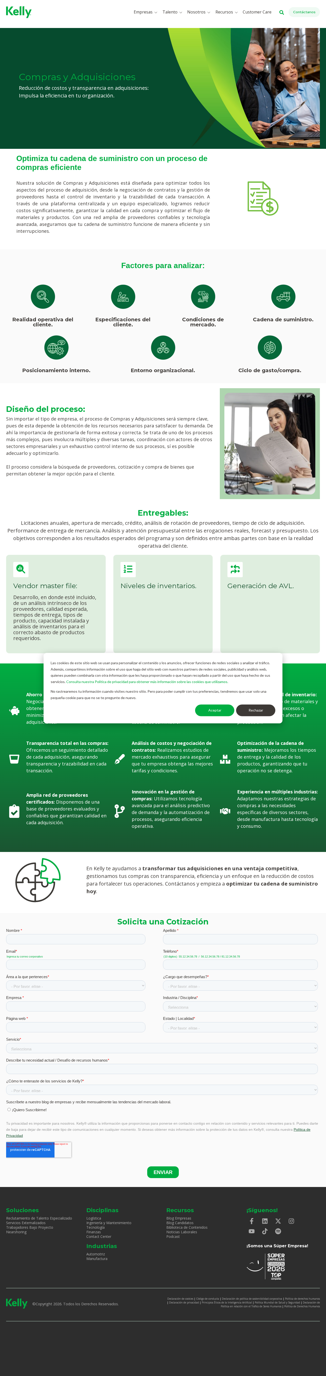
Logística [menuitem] (93, 1218)
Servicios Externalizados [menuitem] (26, 1222)
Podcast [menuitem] (173, 1236)
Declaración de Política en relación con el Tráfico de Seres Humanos (270, 1304)
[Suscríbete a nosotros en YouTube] (252, 1231)
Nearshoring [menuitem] (16, 1231)
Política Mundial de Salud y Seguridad (277, 1302)
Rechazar (256, 710)
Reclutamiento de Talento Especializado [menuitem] (39, 1218)
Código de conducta (207, 1298)
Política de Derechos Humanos (302, 1306)
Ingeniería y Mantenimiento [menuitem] (108, 1222)
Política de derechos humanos (302, 1298)
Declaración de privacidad (184, 1302)
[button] (146, 12)
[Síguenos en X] (278, 1221)
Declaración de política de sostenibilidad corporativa (252, 1298)
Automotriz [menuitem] (95, 1254)
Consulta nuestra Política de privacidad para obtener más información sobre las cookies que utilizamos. (147, 681)
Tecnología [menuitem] (95, 1227)
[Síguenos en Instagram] (291, 1221)
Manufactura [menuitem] (96, 1258)
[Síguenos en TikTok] (265, 1231)
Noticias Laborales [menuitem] (181, 1231)
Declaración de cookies (180, 1298)
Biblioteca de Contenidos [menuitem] (187, 1227)
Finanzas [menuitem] (93, 1231)
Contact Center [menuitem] (98, 1236)
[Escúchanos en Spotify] (278, 1231)
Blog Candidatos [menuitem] (180, 1222)
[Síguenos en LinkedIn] (265, 1221)
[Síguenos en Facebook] (252, 1221)
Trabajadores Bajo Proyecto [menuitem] (29, 1227)
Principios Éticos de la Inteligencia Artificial (227, 1302)
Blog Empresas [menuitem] (178, 1218)
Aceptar (214, 710)
